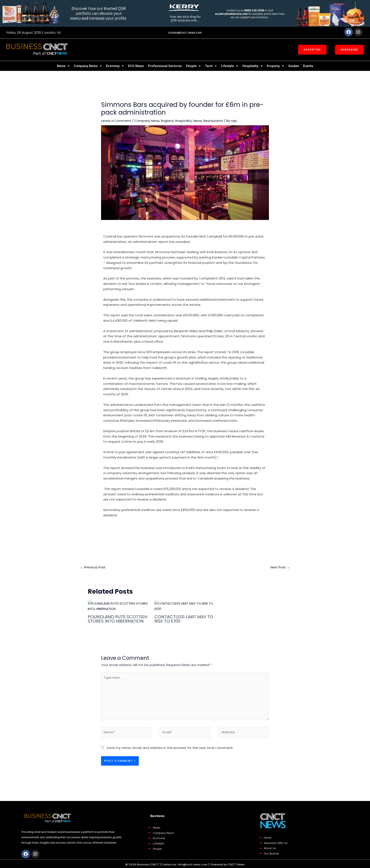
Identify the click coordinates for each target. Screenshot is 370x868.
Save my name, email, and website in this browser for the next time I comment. (170, 747)
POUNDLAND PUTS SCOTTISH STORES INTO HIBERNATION (117, 619)
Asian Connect (162, 530)
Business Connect (192, 530)
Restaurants (213, 120)
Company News (86, 66)
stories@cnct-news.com (185, 32)
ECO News (136, 66)
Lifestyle (227, 66)
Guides (293, 66)
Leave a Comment (116, 120)
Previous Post (93, 567)
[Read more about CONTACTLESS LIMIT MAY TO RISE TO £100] (185, 606)
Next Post (280, 567)
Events (308, 66)
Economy (113, 66)
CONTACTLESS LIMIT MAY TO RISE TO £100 (183, 619)
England (167, 120)
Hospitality (250, 66)
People (191, 66)
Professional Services (165, 66)
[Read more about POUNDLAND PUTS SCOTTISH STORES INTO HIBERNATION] (118, 606)
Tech (209, 66)
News (61, 66)
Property (273, 66)
